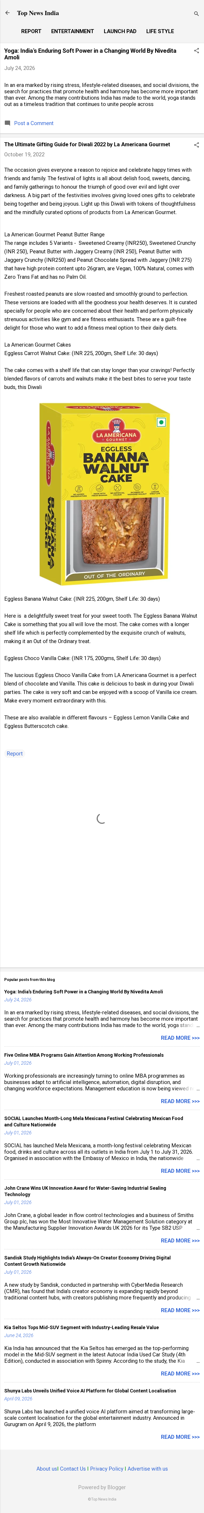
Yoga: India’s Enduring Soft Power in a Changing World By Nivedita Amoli (83, 991)
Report (31, 31)
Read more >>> (180, 1038)
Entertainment (72, 31)
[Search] (196, 14)
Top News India (38, 12)
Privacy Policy (106, 1469)
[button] (196, 51)
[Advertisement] (102, 922)
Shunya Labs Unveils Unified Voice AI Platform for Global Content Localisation (90, 1390)
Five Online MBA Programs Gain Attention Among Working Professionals (84, 1055)
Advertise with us (148, 1469)
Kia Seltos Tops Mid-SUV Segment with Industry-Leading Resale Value (81, 1327)
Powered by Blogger (102, 1487)
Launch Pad (120, 31)
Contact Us (73, 1469)
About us (46, 1469)
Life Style (160, 31)
